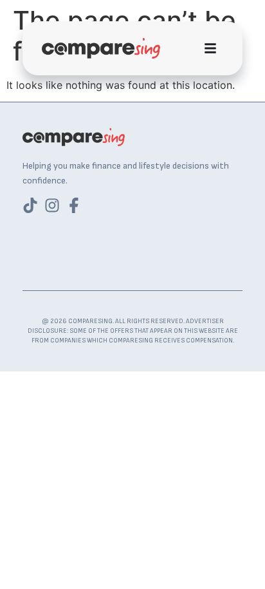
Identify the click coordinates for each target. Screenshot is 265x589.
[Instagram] (52, 205)
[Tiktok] (30, 205)
